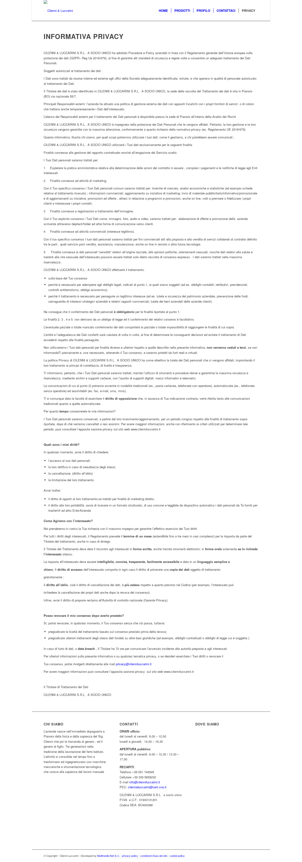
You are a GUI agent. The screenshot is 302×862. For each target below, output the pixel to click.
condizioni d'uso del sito (153, 856)
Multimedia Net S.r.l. (108, 856)
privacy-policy (130, 856)
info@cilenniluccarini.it (144, 782)
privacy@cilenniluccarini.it (133, 664)
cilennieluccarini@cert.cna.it (147, 787)
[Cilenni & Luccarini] (58, 10)
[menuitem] (163, 10)
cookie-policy (177, 856)
